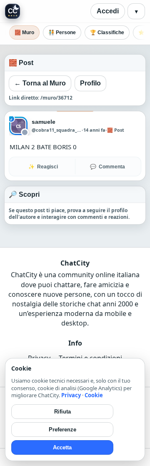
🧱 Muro (24, 32)
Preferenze (62, 429)
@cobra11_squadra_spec (57, 130)
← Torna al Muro (40, 83)
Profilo (90, 83)
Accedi (108, 11)
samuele (44, 121)
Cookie (94, 395)
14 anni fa (94, 130)
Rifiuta (62, 411)
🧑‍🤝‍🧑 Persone (62, 32)
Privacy (71, 395)
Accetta (62, 447)
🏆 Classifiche (107, 32)
